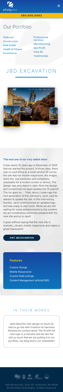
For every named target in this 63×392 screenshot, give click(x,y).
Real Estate (9, 45)
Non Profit (39, 47)
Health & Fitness (12, 49)
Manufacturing (42, 43)
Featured (8, 37)
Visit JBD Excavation (22, 237)
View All (38, 51)
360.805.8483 (31, 15)
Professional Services (41, 39)
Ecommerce (10, 53)
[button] (59, 6)
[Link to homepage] (33, 6)
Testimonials (41, 55)
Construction (10, 41)
